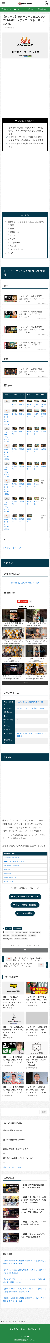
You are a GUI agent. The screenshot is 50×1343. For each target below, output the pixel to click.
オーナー (13, 235)
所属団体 (7, 869)
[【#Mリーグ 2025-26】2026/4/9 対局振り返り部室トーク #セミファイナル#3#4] (13, 633)
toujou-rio (32, 935)
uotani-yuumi (7, 939)
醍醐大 (21, 404)
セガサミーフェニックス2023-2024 (6, 436)
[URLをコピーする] (24, 950)
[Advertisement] (25, 86)
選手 (12, 225)
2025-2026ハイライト (11, 857)
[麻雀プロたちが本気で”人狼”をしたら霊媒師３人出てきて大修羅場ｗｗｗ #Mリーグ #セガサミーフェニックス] (13, 669)
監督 (12, 229)
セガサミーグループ (11, 548)
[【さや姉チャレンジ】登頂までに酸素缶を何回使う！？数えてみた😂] (37, 615)
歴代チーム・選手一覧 (11, 865)
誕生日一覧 (7, 873)
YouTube (13, 246)
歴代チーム (14, 232)
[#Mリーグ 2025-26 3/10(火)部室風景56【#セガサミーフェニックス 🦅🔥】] (37, 633)
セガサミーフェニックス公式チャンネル (30, 708)
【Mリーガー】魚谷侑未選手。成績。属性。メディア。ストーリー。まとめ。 (31, 298)
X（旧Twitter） (16, 243)
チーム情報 (18, 929)
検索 (44, 1112)
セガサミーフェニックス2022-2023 (6, 454)
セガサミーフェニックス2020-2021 (6, 489)
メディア (11, 239)
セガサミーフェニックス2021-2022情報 (25, 222)
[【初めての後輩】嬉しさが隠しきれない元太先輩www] (13, 615)
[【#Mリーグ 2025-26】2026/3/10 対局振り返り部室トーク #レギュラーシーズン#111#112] (13, 651)
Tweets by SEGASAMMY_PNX (25, 583)
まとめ (10, 253)
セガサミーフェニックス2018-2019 (6, 524)
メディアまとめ (16, 249)
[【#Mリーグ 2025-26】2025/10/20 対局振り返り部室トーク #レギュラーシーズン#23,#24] (37, 669)
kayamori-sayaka (22, 932)
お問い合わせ (34, 1329)
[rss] (28, 1337)
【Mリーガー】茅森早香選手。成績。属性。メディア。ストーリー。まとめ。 (31, 329)
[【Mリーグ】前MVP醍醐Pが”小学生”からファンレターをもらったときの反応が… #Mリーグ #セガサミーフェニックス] (37, 651)
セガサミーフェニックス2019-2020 (6, 506)
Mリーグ (9, 929)
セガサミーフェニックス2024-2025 (6, 419)
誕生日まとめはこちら (12, 1167)
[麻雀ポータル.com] (25, 3)
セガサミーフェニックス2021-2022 (6, 471)
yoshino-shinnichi (21, 939)
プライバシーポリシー (19, 1329)
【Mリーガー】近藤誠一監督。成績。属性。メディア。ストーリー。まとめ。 (31, 314)
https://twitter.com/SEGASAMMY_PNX (30, 702)
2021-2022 (9, 932)
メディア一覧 (8, 881)
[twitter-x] (22, 1337)
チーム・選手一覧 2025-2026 (14, 861)
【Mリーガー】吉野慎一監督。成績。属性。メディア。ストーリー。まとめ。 (31, 371)
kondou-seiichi (35, 932)
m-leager (6, 935)
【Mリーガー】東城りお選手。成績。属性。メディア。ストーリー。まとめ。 (31, 345)
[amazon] (25, 1337)
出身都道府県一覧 (10, 877)
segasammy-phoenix (19, 935)
